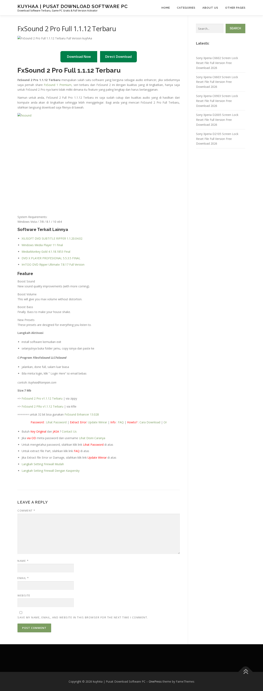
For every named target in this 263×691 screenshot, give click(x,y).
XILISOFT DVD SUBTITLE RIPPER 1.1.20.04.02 (52, 238)
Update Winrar (97, 422)
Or (165, 422)
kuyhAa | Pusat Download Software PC (72, 6)
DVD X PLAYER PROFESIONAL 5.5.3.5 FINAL (51, 258)
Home (165, 7)
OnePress (155, 681)
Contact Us (69, 431)
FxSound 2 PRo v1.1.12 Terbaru (42, 406)
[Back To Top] (245, 672)
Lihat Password (56, 422)
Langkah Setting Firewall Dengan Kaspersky (51, 471)
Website (23, 595)
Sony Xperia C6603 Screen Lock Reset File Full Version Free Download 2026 (217, 82)
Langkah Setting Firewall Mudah (43, 464)
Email (23, 578)
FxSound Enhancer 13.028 (82, 414)
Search (235, 28)
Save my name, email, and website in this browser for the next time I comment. (82, 617)
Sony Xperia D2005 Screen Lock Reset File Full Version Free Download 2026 (217, 120)
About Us (210, 7)
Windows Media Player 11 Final (42, 245)
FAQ (121, 422)
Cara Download (150, 422)
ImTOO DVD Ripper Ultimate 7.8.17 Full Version (53, 264)
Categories (186, 7)
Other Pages (235, 7)
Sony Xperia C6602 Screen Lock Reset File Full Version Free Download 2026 (217, 63)
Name (23, 561)
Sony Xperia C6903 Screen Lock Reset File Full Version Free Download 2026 (217, 101)
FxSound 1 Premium (58, 85)
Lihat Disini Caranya (92, 438)
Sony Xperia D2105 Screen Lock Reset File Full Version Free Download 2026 (217, 139)
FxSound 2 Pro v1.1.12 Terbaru (42, 398)
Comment (26, 510)
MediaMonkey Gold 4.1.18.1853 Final (46, 252)
